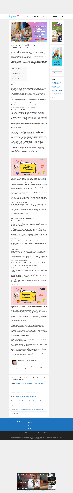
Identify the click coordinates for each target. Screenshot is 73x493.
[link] (19, 474)
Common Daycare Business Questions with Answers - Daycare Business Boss (29, 387)
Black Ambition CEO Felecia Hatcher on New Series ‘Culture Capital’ (33, 474)
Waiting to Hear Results (17, 78)
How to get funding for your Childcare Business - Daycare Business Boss (28, 400)
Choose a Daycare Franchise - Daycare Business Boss (25, 405)
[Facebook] (15, 421)
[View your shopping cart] (62, 16)
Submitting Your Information (18, 76)
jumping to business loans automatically (21, 274)
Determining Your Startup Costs (18, 71)
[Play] (52, 483)
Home (29, 420)
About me (45, 16)
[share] (46, 474)
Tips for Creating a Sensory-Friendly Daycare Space (57, 90)
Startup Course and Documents (33, 16)
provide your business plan (42, 178)
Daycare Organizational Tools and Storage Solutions (56, 83)
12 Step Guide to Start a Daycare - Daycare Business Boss (25, 396)
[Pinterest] (19, 421)
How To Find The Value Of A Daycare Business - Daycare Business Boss (28, 392)
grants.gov (36, 113)
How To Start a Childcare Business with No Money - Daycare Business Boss (29, 409)
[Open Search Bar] (59, 16)
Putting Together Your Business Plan (19, 73)
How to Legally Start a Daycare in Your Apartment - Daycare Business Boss (29, 383)
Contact (55, 16)
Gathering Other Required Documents (19, 74)
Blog (50, 16)
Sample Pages (30, 428)
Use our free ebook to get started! (33, 356)
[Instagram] (17, 421)
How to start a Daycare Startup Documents (36, 426)
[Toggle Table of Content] (25, 68)
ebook (29, 423)
